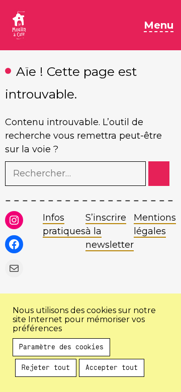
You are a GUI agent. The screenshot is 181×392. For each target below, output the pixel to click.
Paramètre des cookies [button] (61, 347)
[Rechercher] (158, 173)
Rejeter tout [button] (46, 368)
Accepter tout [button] (111, 368)
